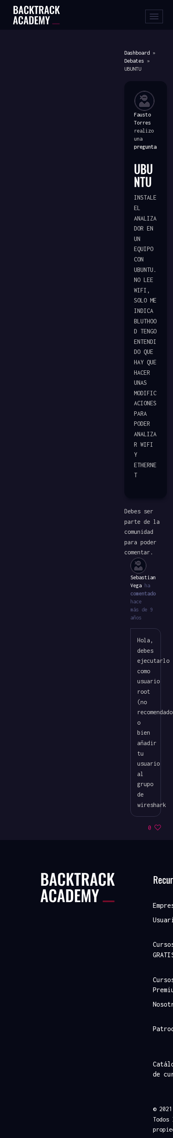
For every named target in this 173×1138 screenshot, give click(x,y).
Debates (134, 61)
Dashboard (137, 53)
